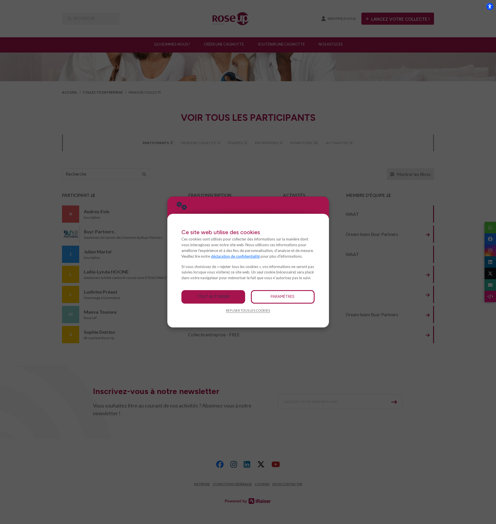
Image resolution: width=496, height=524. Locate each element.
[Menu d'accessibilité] (489, 6)
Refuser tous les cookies (248, 310)
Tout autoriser (213, 296)
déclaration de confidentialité (235, 256)
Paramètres (282, 296)
